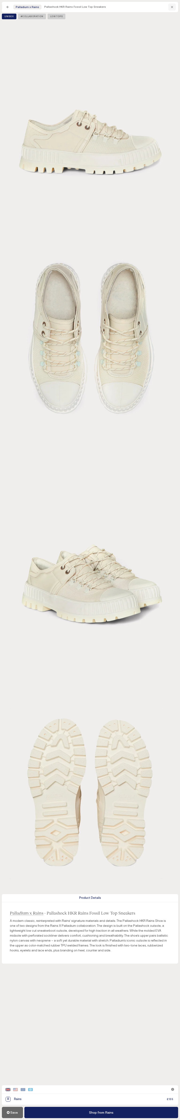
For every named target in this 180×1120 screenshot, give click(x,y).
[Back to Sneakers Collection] (7, 7)
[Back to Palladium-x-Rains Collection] (172, 7)
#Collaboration (32, 16)
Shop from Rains (101, 1112)
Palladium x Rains (26, 912)
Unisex (9, 16)
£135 (170, 1099)
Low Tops (56, 16)
